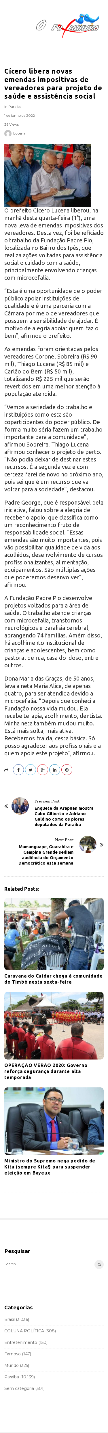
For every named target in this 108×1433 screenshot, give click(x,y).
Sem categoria (19, 1388)
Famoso (12, 1354)
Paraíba (15, 106)
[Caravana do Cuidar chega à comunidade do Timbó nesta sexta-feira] (54, 934)
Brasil (9, 1319)
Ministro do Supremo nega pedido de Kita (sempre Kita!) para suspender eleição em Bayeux (49, 1166)
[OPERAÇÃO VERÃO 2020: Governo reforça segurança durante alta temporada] (54, 1026)
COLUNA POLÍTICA (24, 1331)
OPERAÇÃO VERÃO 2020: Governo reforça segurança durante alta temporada (45, 1071)
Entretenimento (20, 1342)
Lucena (19, 133)
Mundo (11, 1365)
